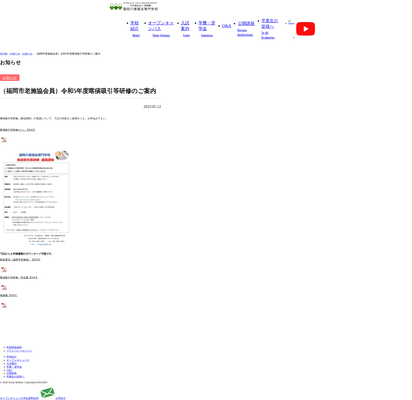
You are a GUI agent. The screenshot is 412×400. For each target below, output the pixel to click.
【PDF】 (31, 130)
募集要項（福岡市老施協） (15, 259)
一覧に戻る (81, 326)
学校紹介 (135, 29)
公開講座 (246, 29)
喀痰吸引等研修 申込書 (14, 277)
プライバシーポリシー (19, 350)
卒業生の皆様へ (269, 29)
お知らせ (15, 53)
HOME (4, 53)
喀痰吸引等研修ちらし (13, 130)
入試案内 (185, 29)
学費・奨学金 (206, 29)
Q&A (226, 25)
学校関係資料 (14, 347)
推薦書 (4, 295)
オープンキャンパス (161, 29)
